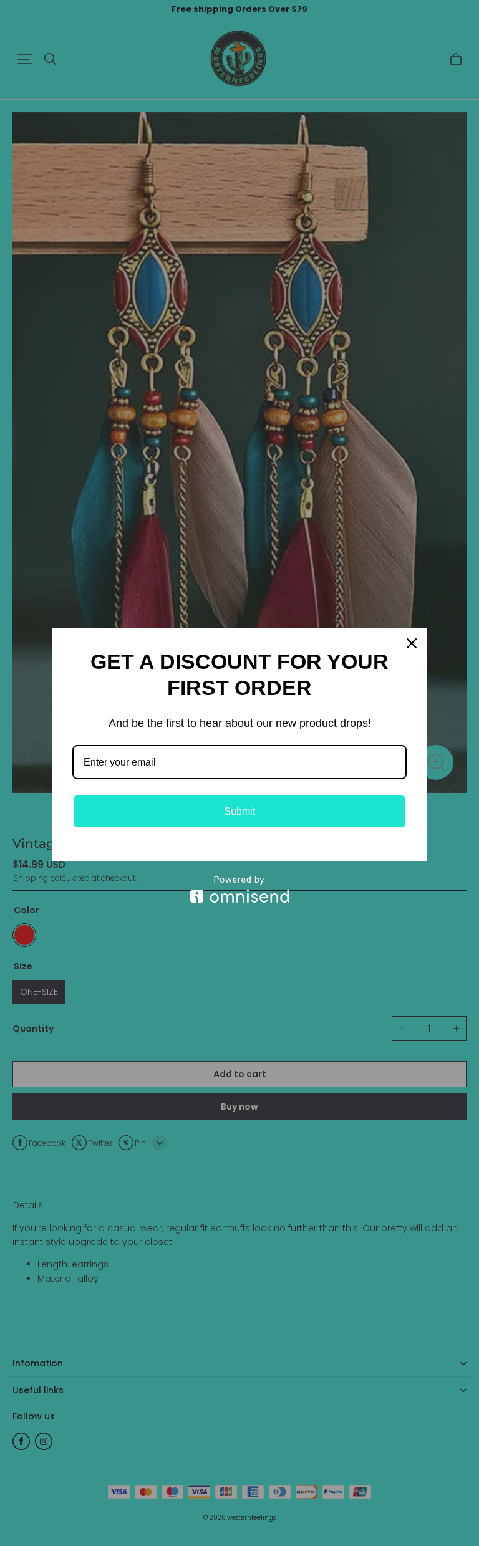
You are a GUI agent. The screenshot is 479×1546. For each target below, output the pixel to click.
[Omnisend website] (239, 889)
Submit (239, 811)
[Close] (412, 643)
